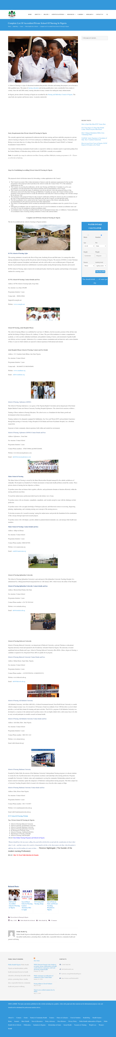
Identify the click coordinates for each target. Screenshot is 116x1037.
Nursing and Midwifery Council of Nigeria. (60, 94)
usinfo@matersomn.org (19, 551)
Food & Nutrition (75, 1018)
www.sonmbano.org (19, 370)
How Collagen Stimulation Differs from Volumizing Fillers (93, 133)
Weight (97, 252)
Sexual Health (68, 1025)
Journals (16, 1021)
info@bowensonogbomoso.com (22, 457)
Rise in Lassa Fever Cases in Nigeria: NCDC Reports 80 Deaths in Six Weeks (94, 144)
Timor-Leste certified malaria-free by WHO (44, 990)
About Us (37, 14)
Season (86, 262)
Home (30, 14)
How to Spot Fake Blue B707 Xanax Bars (94, 124)
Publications (27, 1025)
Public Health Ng (43, 920)
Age (85, 243)
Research (89, 14)
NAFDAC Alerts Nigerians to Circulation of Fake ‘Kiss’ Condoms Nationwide (94, 139)
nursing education (34, 88)
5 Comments (54, 920)
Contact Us (99, 14)
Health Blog (15, 26)
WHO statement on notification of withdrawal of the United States (43, 976)
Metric (86, 237)
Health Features (97, 1018)
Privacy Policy (72, 1021)
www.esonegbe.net (19, 304)
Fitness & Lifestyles (62, 1018)
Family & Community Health (38, 1018)
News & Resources (37, 1021)
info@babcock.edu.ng (19, 681)
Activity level (99, 262)
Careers (80, 14)
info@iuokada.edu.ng (19, 610)
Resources (70, 14)
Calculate (100, 272)
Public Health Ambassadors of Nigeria (90, 1021)
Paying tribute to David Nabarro (43, 983)
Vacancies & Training (80, 1025)
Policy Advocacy (50, 1021)
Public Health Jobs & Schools (31, 26)
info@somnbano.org (19, 374)
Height (85, 252)
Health (46, 14)
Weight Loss (92, 1025)
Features (51, 1018)
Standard (98, 237)
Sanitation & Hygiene (39, 1025)
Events (26, 1018)
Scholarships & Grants (54, 1025)
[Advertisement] (41, 5)
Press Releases (62, 1021)
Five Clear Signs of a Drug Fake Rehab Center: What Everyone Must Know (93, 128)
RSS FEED (37, 961)
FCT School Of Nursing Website (18, 816)
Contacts (18, 1018)
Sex (96, 243)
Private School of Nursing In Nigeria (19, 917)
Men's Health (25, 1021)
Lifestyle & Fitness (58, 14)
